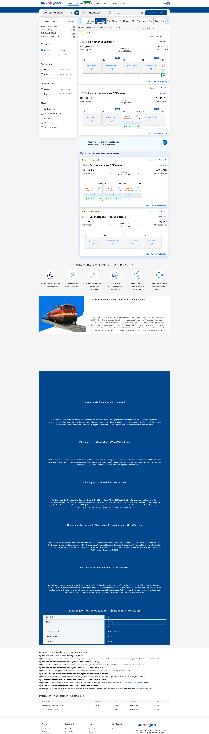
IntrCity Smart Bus (118, 729)
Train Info (112, 3)
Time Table (162, 41)
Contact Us (92, 732)
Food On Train (101, 3)
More (122, 3)
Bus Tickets (69, 729)
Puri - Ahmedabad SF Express (101, 165)
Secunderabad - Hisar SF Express (103, 216)
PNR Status (46, 732)
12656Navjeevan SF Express (49, 709)
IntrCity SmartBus (86, 3)
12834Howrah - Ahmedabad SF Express (52, 705)
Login (164, 3)
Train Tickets (73, 3)
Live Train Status (47, 729)
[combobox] (57, 13)
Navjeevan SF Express (96, 41)
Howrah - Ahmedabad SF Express (102, 93)
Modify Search (156, 13)
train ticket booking (132, 683)
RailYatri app (139, 665)
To (82, 10)
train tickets (100, 671)
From (45, 10)
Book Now (131, 123)
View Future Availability (157, 82)
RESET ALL (71, 21)
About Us (92, 729)
